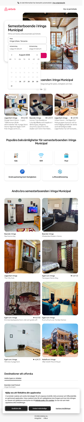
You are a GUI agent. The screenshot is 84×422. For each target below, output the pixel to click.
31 (11, 86)
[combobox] (27, 41)
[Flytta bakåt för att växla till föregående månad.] (11, 55)
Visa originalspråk (58, 3)
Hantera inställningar (63, 408)
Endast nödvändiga (40, 408)
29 (33, 82)
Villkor (45, 418)
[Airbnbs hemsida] (10, 9)
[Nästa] (45, 89)
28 (29, 82)
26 (20, 82)
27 (24, 82)
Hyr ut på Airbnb (70, 9)
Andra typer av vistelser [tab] (12, 378)
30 (37, 82)
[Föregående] (37, 89)
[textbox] (18, 48)
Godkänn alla (16, 408)
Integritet (38, 418)
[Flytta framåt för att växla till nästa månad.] (37, 55)
